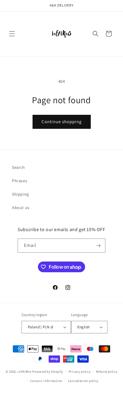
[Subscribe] (98, 246)
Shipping (20, 194)
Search (18, 167)
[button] (12, 33)
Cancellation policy (83, 381)
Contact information (46, 381)
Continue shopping (61, 121)
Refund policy (106, 371)
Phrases (19, 180)
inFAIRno (25, 371)
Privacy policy (80, 371)
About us (21, 207)
